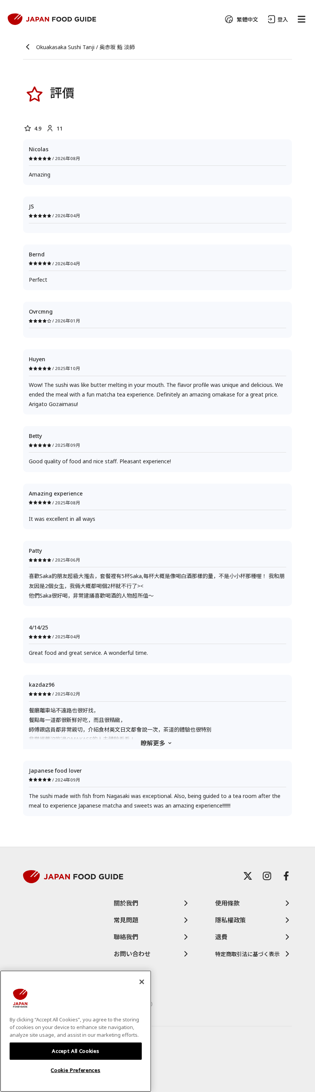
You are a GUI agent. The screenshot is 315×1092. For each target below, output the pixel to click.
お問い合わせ (132, 954)
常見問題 (126, 920)
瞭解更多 (153, 743)
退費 (221, 937)
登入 (282, 19)
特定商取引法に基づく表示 (247, 954)
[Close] (141, 981)
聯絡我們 (126, 937)
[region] (75, 1031)
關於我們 (126, 903)
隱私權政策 (230, 920)
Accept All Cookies (75, 1050)
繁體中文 (247, 19)
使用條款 (227, 903)
